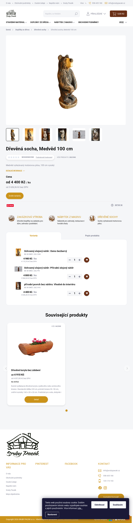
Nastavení (52, 514)
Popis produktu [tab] (92, 235)
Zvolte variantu (15, 196)
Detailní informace (14, 171)
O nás (8, 3)
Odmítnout (99, 505)
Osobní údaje (40, 3)
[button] (66, 410)
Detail (36, 399)
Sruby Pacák (68, 3)
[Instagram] (105, 487)
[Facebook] (100, 487)
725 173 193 (108, 481)
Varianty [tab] (34, 235)
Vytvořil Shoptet (100, 519)
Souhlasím (118, 505)
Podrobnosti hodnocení (44, 157)
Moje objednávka (13, 494)
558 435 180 (108, 476)
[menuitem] (17, 22)
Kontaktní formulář (111, 497)
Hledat (76, 14)
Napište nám (54, 3)
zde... (80, 508)
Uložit (11, 205)
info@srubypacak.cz (111, 470)
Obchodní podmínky (23, 3)
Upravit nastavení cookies (68, 519)
